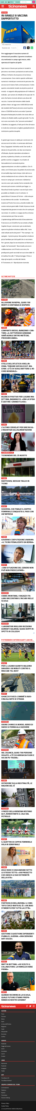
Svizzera (3, 1016)
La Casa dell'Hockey (6, 1024)
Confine (3, 1036)
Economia (3, 1034)
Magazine (3, 1026)
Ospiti (2, 1029)
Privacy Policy (5, 1103)
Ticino (2, 1014)
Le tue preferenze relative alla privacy (11, 1109)
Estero (3, 1019)
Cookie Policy (5, 1106)
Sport (2, 1021)
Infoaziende (4, 1031)
